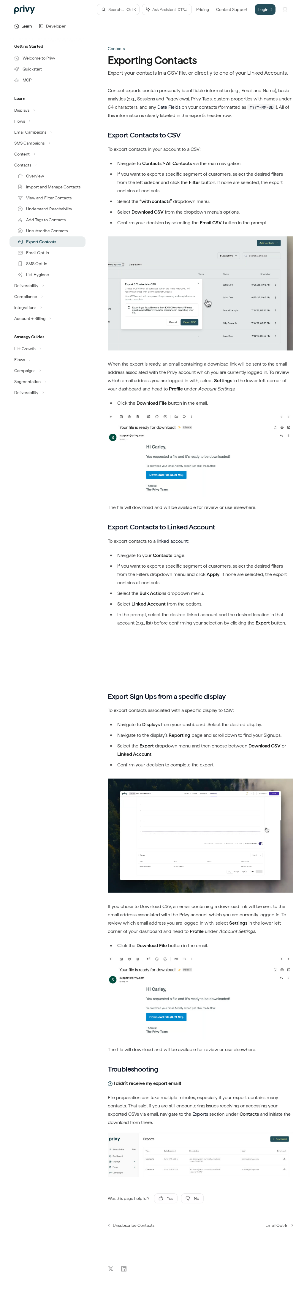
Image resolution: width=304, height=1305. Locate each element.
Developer (56, 26)
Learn (26, 26)
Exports (200, 1114)
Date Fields (168, 107)
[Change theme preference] (285, 9)
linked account (172, 541)
